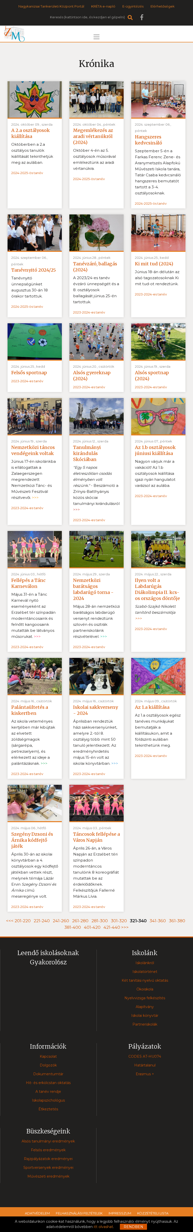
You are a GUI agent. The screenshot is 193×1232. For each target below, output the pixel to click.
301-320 (119, 920)
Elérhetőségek (163, 6)
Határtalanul (145, 1065)
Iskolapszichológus (48, 1100)
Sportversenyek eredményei (48, 1167)
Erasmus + (145, 1074)
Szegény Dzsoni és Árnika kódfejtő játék (32, 840)
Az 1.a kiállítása (152, 707)
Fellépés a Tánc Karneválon (28, 583)
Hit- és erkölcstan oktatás (48, 1083)
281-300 (99, 920)
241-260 (61, 920)
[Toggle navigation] (96, 37)
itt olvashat (103, 1226)
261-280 (80, 920)
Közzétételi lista (152, 1213)
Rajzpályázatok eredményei (48, 1159)
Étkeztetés (48, 1109)
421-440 (112, 927)
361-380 (177, 920)
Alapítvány (145, 1007)
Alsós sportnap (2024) (152, 375)
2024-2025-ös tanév (27, 173)
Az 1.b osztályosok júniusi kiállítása (155, 450)
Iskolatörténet (144, 971)
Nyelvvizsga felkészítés (144, 998)
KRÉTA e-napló (103, 6)
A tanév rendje (48, 1091)
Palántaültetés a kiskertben (29, 710)
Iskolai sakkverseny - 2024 (95, 710)
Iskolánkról (144, 963)
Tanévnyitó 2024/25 (33, 270)
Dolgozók (48, 1065)
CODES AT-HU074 (144, 1056)
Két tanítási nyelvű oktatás (145, 980)
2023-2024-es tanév (89, 312)
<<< (10, 920)
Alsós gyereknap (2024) (92, 375)
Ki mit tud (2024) (154, 264)
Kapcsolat (48, 1056)
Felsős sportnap (29, 372)
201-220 (23, 920)
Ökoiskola (144, 989)
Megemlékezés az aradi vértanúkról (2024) (93, 136)
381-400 (72, 927)
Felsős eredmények (48, 1150)
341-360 (158, 920)
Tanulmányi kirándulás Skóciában (87, 453)
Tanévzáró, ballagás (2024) (95, 267)
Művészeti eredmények (48, 1176)
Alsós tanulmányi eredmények (48, 1141)
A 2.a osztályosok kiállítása (30, 133)
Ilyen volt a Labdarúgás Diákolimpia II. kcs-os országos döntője (157, 589)
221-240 (42, 920)
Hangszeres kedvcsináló (148, 140)
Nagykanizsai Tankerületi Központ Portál (51, 6)
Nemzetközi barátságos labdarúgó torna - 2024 (93, 589)
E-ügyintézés (132, 6)
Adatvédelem (37, 1213)
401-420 (92, 927)
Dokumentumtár (48, 1074)
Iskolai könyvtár (144, 1015)
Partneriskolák (144, 1024)
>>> (125, 927)
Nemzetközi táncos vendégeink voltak (33, 450)
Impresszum (120, 1213)
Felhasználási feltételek (79, 1213)
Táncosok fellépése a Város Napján (96, 837)
